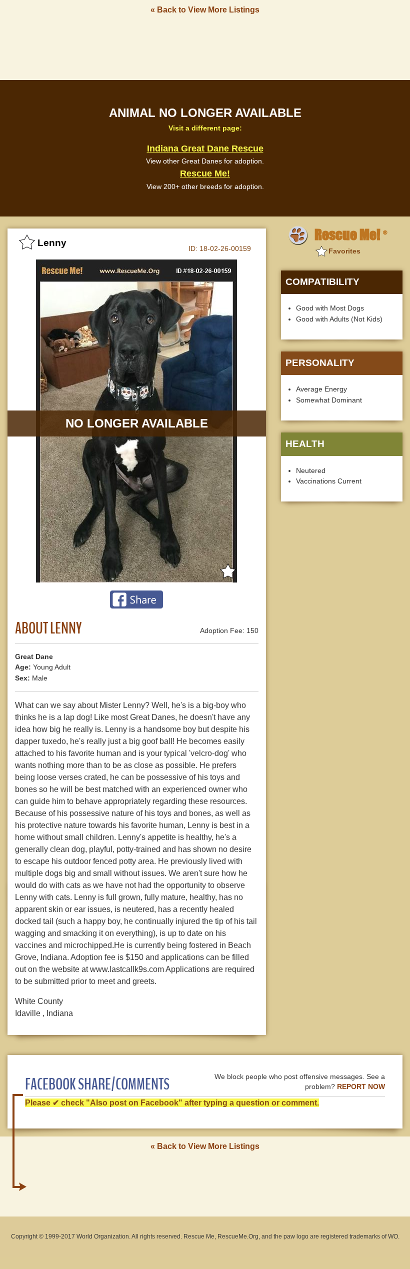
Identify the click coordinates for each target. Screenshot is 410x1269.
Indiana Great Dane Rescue (205, 149)
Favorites (344, 251)
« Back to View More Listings (205, 10)
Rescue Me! (205, 173)
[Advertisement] (205, 46)
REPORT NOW (361, 1086)
